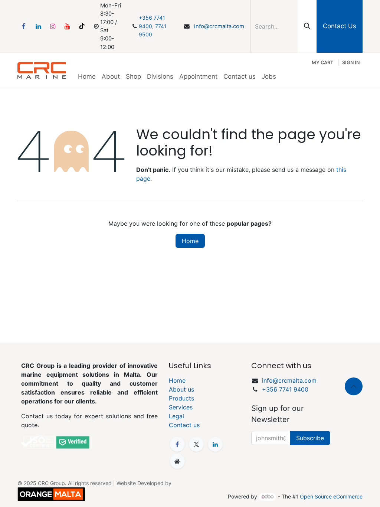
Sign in (351, 62)
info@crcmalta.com (219, 26)
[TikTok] (81, 26)
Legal (176, 416)
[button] (354, 386)
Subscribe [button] (310, 438)
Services (181, 407)
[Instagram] (52, 26)
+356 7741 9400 (285, 389)
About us (181, 389)
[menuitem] (87, 77)
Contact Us (339, 26)
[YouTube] (67, 26)
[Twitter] (196, 444)
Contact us (184, 425)
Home (190, 241)
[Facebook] (23, 26)
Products (181, 398)
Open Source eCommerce (331, 496)
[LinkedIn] (38, 26)
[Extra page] (177, 461)
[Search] (307, 26)
